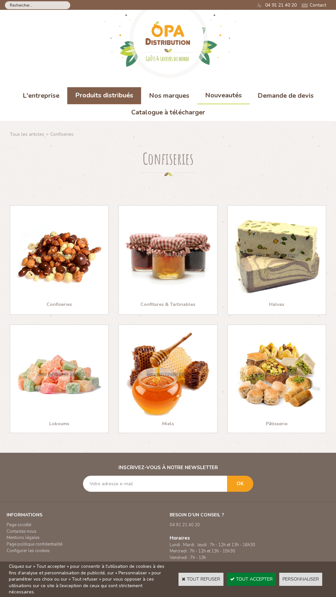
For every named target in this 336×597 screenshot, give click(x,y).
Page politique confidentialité (34, 544)
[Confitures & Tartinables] (167, 296)
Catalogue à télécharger (168, 112)
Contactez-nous (21, 531)
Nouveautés (223, 95)
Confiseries (62, 134)
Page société (19, 525)
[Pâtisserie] (276, 416)
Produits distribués (104, 95)
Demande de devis (286, 95)
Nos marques (169, 95)
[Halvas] (276, 296)
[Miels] (167, 416)
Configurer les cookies (28, 551)
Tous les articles (27, 134)
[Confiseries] (59, 296)
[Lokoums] (59, 416)
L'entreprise (41, 95)
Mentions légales (23, 538)
